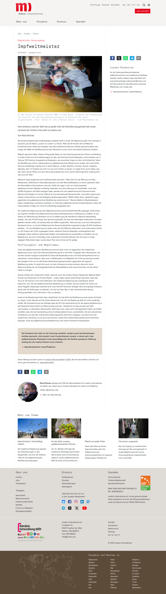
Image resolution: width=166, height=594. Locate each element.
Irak (90, 585)
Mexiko (112, 574)
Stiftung (95, 5)
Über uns (21, 21)
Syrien (134, 579)
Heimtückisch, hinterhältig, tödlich (30, 442)
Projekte (42, 21)
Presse (105, 5)
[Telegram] (63, 508)
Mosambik (114, 576)
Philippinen (136, 562)
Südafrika (135, 576)
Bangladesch (93, 565)
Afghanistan (93, 560)
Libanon (113, 565)
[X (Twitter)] (76, 508)
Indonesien (93, 582)
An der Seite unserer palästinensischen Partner (63, 442)
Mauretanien (115, 571)
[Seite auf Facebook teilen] (20, 372)
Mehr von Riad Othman (52, 395)
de (124, 5)
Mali (111, 568)
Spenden (80, 21)
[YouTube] (84, 508)
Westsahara (136, 588)
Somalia (135, 571)
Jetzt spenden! (142, 11)
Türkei (134, 582)
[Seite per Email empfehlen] (46, 372)
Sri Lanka (135, 574)
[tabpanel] (32, 441)
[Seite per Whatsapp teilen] (33, 372)
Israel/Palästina (121, 67)
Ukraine (135, 585)
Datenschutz (113, 529)
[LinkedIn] (82, 501)
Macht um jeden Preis (95, 441)
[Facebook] (69, 501)
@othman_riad (52, 390)
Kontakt (115, 5)
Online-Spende (114, 477)
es (138, 5)
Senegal (135, 565)
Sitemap (111, 532)
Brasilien (92, 568)
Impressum (113, 525)
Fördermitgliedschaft (117, 480)
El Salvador (93, 574)
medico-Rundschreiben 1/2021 (58, 360)
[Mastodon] (88, 501)
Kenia (112, 562)
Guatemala (92, 576)
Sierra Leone (136, 568)
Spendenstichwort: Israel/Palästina (40, 347)
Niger (112, 585)
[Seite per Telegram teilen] (39, 372)
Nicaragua (114, 582)
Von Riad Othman (26, 135)
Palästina (135, 560)
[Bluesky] (63, 501)
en (128, 5)
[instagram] (76, 501)
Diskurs (61, 21)
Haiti (90, 579)
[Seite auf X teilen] (26, 372)
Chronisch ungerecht (128, 441)
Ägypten (92, 562)
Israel (112, 560)
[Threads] (69, 508)
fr (133, 5)
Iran (90, 588)
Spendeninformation (116, 483)
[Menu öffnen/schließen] (146, 4)
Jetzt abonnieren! (47, 362)
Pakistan (113, 588)
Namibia (113, 579)
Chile (90, 571)
